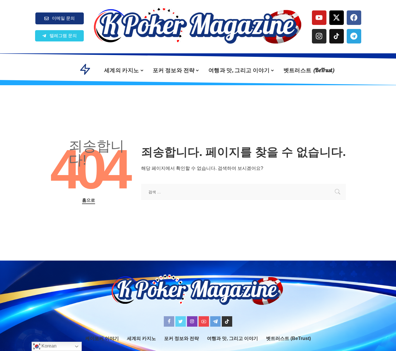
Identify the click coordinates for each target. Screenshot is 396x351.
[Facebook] (354, 17)
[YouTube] (204, 321)
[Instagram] (319, 36)
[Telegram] (354, 36)
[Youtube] (319, 17)
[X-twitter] (336, 17)
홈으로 (88, 200)
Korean (48, 345)
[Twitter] (180, 321)
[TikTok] (227, 321)
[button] (59, 35)
